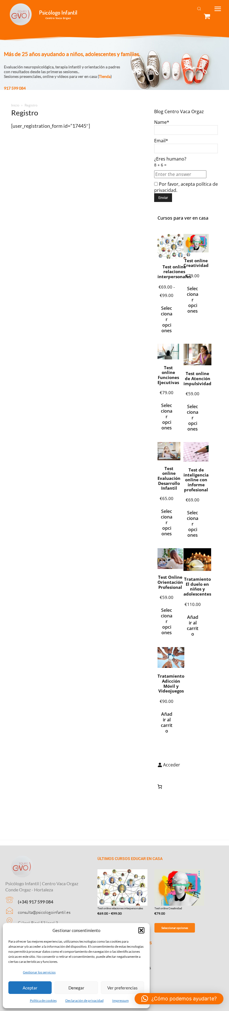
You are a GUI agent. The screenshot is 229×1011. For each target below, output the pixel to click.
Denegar (76, 987)
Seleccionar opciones (166, 319)
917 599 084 (15, 88)
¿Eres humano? (170, 162)
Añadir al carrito (192, 625)
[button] (141, 930)
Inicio (15, 105)
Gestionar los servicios (39, 972)
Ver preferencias (122, 987)
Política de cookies (43, 1000)
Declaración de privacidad (84, 1000)
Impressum (120, 1000)
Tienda (105, 76)
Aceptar (30, 987)
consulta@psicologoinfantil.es (44, 912)
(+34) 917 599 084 (35, 901)
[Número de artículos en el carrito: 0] (159, 786)
